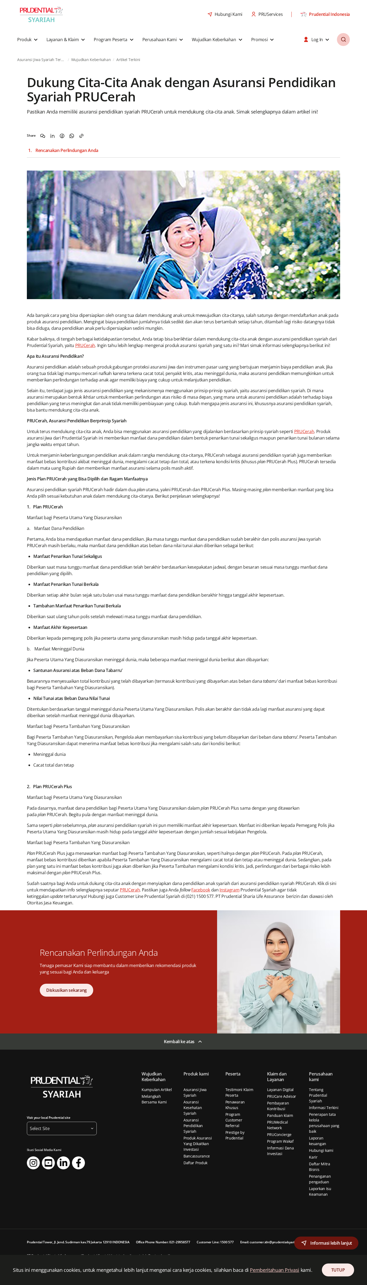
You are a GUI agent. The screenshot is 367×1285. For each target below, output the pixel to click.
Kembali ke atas (179, 1042)
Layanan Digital (280, 1089)
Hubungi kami (321, 1150)
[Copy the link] (81, 136)
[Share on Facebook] (62, 136)
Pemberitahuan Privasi (274, 1270)
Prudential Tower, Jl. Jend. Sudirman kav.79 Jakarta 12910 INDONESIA (78, 1242)
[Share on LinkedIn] (52, 136)
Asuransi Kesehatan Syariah (193, 1107)
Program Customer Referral (233, 1120)
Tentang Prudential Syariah (318, 1095)
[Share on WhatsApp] (71, 136)
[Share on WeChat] (42, 136)
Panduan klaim (280, 1115)
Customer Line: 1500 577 (215, 1242)
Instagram (229, 890)
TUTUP (338, 1270)
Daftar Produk (195, 1162)
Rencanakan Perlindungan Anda (66, 150)
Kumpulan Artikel (157, 1089)
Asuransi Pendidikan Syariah (193, 1125)
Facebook (200, 890)
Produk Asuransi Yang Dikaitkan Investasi (198, 1143)
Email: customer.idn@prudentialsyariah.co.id (273, 1242)
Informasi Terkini (323, 1107)
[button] (28, 39)
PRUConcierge (279, 1134)
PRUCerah (85, 345)
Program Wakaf (280, 1141)
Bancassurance (197, 1156)
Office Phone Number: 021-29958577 (163, 1242)
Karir (313, 1157)
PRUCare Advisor (281, 1096)
